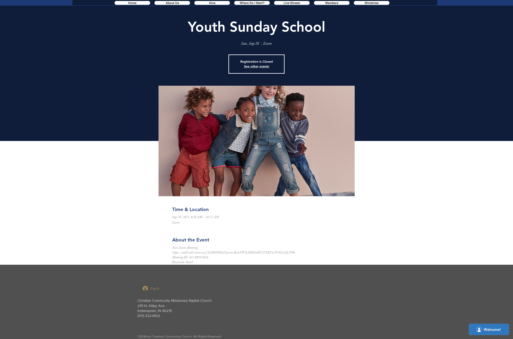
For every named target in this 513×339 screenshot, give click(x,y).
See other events (256, 66)
